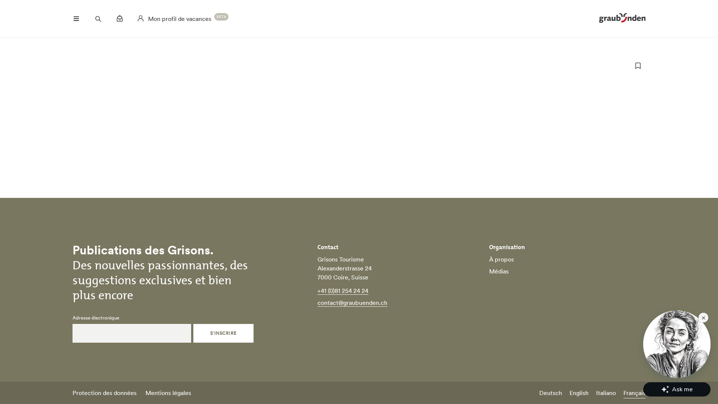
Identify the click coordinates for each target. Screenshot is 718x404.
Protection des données (104, 393)
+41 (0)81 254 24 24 (342, 290)
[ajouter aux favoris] (637, 65)
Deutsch (550, 393)
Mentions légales (168, 393)
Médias (499, 271)
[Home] (622, 18)
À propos (501, 259)
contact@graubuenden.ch (352, 302)
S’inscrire (223, 333)
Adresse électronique (96, 318)
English (579, 393)
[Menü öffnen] (76, 18)
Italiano (606, 393)
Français (634, 393)
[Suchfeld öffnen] (98, 18)
